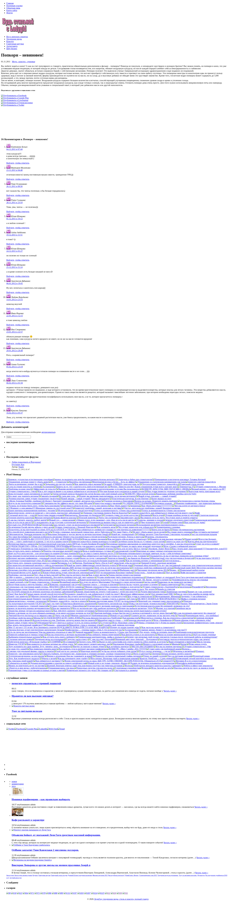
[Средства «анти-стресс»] (76, 639)
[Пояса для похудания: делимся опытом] (145, 603)
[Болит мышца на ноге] (160, 498)
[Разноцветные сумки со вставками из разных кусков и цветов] (35, 670)
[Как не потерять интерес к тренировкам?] (143, 560)
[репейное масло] (182, 608)
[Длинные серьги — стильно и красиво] (98, 584)
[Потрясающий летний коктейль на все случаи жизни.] (198, 658)
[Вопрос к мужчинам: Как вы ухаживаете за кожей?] (69, 656)
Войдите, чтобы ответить (17, 163)
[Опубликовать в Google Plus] (15, 98)
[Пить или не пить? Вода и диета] (130, 549)
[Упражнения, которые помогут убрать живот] (27, 482)
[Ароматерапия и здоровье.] (167, 527)
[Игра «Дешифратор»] (162, 620)
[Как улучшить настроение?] (205, 532)
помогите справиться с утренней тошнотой (36, 683)
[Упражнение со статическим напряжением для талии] (161, 482)
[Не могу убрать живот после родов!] (148, 532)
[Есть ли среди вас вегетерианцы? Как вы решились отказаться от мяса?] (39, 632)
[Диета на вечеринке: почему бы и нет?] (24, 484)
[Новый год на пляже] (118, 615)
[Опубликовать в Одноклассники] (17, 103)
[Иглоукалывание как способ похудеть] (74, 510)
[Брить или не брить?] (160, 529)
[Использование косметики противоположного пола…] (159, 525)
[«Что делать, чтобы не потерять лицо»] (155, 632)
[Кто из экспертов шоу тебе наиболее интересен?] (94, 608)
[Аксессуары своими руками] (49, 515)
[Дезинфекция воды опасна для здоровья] (189, 580)
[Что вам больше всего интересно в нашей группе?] (121, 491)
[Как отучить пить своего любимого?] (24, 551)
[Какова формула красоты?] (64, 518)
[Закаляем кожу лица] (128, 518)
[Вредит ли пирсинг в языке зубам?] (88, 646)
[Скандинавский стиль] (123, 551)
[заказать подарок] (48, 496)
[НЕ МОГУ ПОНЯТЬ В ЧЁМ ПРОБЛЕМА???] (157, 599)
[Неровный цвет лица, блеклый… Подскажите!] (135, 639)
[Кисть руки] (157, 515)
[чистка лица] (148, 582)
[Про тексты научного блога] (73, 575)
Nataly (21, 467)
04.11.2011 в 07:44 (14, 149)
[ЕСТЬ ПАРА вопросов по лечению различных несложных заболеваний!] (40, 592)
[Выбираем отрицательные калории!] (23, 637)
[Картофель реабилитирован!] (189, 663)
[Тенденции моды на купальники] (48, 639)
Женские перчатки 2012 (100, 875)
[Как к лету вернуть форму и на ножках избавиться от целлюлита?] (67, 491)
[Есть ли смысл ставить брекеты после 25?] (96, 553)
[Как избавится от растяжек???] (48, 661)
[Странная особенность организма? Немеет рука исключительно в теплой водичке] (67, 537)
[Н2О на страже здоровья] (203, 634)
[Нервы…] (173, 570)
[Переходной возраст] (106, 611)
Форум (9, 13)
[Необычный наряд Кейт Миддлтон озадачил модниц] (197, 568)
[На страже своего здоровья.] (178, 532)
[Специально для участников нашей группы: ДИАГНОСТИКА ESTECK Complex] (44, 587)
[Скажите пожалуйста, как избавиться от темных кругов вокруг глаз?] (161, 513)
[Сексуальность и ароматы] (125, 670)
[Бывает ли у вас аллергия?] (199, 592)
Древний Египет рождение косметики (80, 875)
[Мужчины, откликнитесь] (155, 537)
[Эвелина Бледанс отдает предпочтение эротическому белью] (34, 630)
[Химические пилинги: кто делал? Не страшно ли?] (88, 670)
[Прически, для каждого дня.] (109, 589)
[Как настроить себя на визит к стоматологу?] (127, 539)
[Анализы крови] (14, 580)
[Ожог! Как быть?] (15, 594)
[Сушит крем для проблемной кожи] (163, 649)
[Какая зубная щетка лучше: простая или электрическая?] (67, 572)
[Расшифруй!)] (197, 587)
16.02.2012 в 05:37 (14, 413)
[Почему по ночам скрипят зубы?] (124, 627)
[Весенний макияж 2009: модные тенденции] (71, 568)
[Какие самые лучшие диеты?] (20, 623)
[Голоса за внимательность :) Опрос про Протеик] (114, 632)
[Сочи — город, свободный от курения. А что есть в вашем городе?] (37, 541)
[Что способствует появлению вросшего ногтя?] (28, 532)
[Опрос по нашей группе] (153, 656)
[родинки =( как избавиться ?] (194, 596)
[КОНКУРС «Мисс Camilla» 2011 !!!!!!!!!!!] (126, 649)
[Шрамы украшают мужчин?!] (100, 549)
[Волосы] (127, 665)
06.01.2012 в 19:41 (14, 283)
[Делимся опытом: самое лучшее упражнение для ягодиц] (32, 498)
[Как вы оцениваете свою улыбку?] (72, 658)
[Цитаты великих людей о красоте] (175, 654)
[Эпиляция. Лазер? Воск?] (158, 549)
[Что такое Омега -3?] (121, 532)
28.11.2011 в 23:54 (14, 202)
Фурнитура (201, 875)
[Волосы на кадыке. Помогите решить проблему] (155, 501)
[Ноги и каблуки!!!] (140, 654)
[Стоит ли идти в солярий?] (206, 544)
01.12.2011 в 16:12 (14, 219)
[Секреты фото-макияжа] (70, 589)
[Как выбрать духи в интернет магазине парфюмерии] (82, 649)
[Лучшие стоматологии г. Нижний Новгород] (74, 527)
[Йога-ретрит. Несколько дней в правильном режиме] (113, 658)
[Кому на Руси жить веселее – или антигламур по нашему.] (33, 553)
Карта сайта (11, 10)
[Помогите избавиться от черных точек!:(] (25, 634)
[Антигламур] (107, 525)
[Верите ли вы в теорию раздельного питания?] (28, 568)
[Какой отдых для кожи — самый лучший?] (156, 496)
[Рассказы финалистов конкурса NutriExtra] (100, 618)
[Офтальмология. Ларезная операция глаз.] (26, 534)
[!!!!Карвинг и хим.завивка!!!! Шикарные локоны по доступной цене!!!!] (39, 508)
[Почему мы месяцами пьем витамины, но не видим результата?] (106, 496)
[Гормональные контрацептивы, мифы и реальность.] (100, 637)
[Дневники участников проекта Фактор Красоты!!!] (105, 513)
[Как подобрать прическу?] (117, 646)
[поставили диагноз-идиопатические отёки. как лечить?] (184, 639)
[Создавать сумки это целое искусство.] (120, 515)
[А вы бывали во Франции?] (137, 558)
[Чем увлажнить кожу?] (150, 522)
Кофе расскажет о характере (28, 820)
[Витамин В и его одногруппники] (190, 661)
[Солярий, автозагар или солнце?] (86, 501)
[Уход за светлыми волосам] (178, 656)
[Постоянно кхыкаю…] (163, 503)
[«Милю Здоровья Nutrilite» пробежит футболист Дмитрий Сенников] (38, 501)
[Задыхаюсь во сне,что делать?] (58, 484)
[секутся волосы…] (172, 560)
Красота (10, 41)
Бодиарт (35, 875)
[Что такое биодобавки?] (17, 537)
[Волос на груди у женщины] (91, 558)
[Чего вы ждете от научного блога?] (188, 506)
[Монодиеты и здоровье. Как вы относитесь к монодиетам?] (166, 618)
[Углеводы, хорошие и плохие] (149, 520)
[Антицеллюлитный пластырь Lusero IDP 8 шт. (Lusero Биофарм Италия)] (70, 544)
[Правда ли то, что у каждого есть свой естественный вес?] (81, 487)
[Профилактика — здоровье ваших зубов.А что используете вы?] (93, 630)
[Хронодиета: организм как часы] (111, 603)
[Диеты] (180, 615)
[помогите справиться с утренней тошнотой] (27, 606)
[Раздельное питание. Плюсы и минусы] (124, 537)
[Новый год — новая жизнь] (60, 520)
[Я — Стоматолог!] (58, 482)
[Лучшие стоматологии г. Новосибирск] (66, 606)
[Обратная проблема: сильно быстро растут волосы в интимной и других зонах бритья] (131, 613)
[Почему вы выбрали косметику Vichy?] (135, 608)
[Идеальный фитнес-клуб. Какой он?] (23, 572)
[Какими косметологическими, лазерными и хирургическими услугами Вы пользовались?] (98, 489)
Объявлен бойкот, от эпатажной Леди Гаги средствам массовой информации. (56, 835)
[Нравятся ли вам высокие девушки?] (165, 539)
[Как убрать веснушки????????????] (156, 506)
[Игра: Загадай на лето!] (160, 668)
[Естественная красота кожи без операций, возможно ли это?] (161, 606)
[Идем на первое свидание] (93, 539)
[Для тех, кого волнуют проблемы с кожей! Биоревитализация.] (151, 508)
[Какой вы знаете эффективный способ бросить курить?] (91, 565)
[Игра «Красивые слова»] (122, 623)
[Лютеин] (154, 654)
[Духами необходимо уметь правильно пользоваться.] (119, 577)
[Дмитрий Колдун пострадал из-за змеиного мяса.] (29, 615)
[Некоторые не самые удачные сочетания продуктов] (158, 551)
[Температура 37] (185, 487)
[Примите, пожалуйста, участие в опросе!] (67, 601)
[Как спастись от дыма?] (193, 522)
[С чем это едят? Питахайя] (100, 639)
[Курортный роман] (200, 656)
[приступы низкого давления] (107, 503)
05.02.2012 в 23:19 (14, 367)
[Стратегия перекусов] (207, 515)
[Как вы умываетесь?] (60, 608)
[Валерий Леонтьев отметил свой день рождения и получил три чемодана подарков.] (84, 665)
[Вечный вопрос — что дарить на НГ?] (208, 489)
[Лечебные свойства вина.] (19, 618)
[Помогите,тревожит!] (75, 549)
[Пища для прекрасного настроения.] (187, 529)
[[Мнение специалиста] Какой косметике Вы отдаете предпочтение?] (60, 596)
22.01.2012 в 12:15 (14, 316)
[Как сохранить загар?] (105, 527)
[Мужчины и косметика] (182, 651)
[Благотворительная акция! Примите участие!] (27, 599)
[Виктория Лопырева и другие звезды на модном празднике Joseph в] (77, 534)
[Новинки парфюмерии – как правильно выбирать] (197, 503)
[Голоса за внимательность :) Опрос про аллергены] (116, 510)
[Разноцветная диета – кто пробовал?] (201, 615)
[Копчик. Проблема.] (83, 563)
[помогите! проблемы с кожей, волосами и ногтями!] (97, 508)
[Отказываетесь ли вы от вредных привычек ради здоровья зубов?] (178, 556)
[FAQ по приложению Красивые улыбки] (113, 572)
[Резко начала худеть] (197, 644)
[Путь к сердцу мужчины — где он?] (154, 651)
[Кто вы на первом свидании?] (168, 646)
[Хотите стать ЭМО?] (87, 642)
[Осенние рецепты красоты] (19, 518)
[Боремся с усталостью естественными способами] (29, 479)
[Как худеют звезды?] (97, 575)
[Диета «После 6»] (101, 563)
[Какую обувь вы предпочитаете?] (201, 541)
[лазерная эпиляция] (203, 618)
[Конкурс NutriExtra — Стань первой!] (155, 658)
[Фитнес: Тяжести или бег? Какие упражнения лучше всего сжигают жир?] (142, 487)
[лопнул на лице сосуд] (175, 541)
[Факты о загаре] (48, 658)
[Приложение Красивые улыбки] (126, 644)
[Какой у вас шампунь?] (17, 596)
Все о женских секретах (17, 37)
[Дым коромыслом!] (129, 618)
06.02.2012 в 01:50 (14, 383)
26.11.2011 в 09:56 (14, 186)
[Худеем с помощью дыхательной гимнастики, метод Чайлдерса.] (81, 532)
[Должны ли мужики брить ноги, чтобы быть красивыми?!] (33, 506)
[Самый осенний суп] (16, 582)
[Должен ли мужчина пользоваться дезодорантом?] (151, 663)
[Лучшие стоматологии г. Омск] (21, 491)
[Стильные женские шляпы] (19, 639)
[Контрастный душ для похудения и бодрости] (171, 558)
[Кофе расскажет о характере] (192, 572)
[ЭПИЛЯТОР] (171, 603)
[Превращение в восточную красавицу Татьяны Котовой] (179, 479)
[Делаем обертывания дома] (151, 592)
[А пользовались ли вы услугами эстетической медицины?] (59, 522)
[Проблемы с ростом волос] (19, 575)
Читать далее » (170, 691)
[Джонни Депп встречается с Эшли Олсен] (198, 603)
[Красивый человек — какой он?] (55, 570)
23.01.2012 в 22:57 (14, 332)
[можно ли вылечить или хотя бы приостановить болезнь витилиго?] (84, 479)
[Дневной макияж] (82, 632)
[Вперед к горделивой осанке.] (155, 644)
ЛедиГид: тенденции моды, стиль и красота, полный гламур (121, 899)
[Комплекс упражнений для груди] (64, 584)
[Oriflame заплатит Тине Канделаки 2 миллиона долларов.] (163, 534)
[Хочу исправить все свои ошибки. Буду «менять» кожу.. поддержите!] (38, 646)
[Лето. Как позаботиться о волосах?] (23, 658)
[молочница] (184, 587)
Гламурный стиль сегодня (59, 875)
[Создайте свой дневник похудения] (117, 625)
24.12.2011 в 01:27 (14, 251)
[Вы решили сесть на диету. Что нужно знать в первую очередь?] (168, 518)
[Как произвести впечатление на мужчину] (26, 556)
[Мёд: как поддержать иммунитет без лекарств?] (193, 613)
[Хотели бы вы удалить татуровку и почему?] (138, 584)
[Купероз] (144, 668)
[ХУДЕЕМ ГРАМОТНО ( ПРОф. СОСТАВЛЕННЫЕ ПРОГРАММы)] (38, 546)
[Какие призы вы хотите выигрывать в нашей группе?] (141, 611)
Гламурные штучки (15, 44)
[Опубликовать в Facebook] (14, 95)
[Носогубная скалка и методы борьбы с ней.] (27, 584)
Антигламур (11, 46)
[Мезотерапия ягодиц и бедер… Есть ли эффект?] (113, 482)
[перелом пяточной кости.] (139, 620)
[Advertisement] (114, 118)
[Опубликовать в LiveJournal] (14, 100)
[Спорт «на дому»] (52, 603)
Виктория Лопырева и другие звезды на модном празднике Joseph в (51, 865)
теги (14, 786)
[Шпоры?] (36, 618)
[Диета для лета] (60, 615)
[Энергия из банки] (114, 558)
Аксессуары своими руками (23, 875)
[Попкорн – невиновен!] (55, 625)
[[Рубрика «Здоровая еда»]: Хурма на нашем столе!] (158, 623)
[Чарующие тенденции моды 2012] (151, 570)
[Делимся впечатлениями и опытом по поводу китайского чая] (57, 663)
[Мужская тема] (124, 565)
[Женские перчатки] (42, 518)
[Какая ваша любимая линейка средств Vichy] (175, 494)
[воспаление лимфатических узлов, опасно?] (202, 623)
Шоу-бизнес (11, 48)
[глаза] (164, 522)
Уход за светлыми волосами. (188, 875)
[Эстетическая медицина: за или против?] (25, 656)
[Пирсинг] (187, 601)
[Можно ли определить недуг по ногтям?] (25, 665)
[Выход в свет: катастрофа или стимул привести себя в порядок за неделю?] (132, 642)
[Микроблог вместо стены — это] (111, 620)
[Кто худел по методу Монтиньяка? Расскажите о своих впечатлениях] (110, 582)
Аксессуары (10, 875)
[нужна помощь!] (68, 553)
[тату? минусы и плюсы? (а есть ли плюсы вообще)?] (74, 623)
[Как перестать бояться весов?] (37, 580)
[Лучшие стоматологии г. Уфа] (196, 646)
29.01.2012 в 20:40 (14, 350)
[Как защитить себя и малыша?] (87, 484)
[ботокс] (183, 644)
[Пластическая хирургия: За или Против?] (129, 498)
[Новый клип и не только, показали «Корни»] (107, 663)
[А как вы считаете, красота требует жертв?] (26, 520)
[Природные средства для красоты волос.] (93, 668)
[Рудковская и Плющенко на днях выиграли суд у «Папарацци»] (35, 549)
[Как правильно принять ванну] (42, 649)
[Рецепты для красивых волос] (56, 551)
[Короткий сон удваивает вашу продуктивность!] (159, 601)
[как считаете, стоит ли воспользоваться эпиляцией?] (76, 525)
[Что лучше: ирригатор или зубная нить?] (135, 527)
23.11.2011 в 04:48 (14, 170)
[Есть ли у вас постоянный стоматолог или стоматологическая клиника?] (188, 565)
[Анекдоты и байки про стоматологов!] (134, 479)
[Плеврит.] (199, 651)
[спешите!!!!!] (167, 661)
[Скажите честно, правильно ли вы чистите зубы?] (152, 615)
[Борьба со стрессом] (165, 589)
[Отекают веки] (175, 522)
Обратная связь (13, 8)
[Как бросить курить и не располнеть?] (138, 634)
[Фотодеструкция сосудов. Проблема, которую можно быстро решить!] (62, 620)
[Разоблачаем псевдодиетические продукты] (193, 632)
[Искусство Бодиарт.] (206, 539)
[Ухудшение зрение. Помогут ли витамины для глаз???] (161, 630)
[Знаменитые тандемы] (175, 592)
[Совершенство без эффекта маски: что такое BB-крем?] (67, 503)
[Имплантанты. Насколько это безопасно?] (82, 515)
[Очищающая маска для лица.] (60, 668)
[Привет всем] (189, 539)
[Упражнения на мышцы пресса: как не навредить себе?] (113, 522)
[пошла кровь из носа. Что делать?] (139, 589)
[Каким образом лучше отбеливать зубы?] (191, 620)
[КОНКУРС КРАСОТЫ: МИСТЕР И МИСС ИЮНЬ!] (165, 489)
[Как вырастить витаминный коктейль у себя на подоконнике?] (35, 565)
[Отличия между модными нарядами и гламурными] (109, 606)
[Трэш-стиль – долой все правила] (148, 572)
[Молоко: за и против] (164, 608)
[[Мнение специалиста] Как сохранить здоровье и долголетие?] (111, 587)
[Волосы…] (185, 649)
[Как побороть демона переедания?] (103, 634)
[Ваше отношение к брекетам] (181, 642)
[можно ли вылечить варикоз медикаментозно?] (28, 608)
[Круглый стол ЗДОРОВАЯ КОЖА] (23, 525)
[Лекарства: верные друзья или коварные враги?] (29, 611)
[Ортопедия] (46, 525)
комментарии (18, 784)
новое (14, 781)
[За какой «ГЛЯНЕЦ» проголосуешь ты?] (121, 484)
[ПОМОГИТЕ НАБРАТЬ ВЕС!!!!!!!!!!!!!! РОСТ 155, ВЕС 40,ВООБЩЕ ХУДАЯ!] (43, 539)
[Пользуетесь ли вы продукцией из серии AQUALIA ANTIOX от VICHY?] (40, 529)
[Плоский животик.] (86, 518)
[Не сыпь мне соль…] (67, 496)
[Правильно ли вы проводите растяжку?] (174, 582)
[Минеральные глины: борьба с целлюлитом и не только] (32, 589)
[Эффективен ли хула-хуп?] (44, 489)
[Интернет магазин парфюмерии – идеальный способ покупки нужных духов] (42, 558)
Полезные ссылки (14, 6)
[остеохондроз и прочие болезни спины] (196, 501)
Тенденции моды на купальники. (168, 875)
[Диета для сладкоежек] (107, 518)
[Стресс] (131, 599)
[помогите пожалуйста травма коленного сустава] (92, 541)
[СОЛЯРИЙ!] (54, 642)
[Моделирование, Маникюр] (166, 596)
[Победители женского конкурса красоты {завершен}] (157, 665)
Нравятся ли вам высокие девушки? (33, 696)
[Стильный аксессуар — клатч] (20, 515)
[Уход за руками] (78, 570)
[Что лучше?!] (185, 584)
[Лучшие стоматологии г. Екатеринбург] (159, 587)
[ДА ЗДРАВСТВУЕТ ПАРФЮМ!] (136, 503)
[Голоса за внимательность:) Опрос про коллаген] (162, 510)
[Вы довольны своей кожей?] (20, 661)
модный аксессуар (16, 877)
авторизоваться (48, 432)
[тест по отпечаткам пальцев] (203, 534)
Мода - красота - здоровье (23, 61)
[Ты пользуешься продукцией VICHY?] (24, 603)
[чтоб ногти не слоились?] (66, 651)
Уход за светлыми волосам (27, 711)
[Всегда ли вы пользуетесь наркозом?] (23, 503)
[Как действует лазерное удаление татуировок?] (74, 611)
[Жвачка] (174, 644)
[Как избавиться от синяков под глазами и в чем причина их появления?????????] (112, 529)
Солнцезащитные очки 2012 (148, 875)
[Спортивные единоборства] (126, 668)
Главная (10, 3)
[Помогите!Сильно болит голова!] (102, 570)
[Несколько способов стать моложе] (22, 570)
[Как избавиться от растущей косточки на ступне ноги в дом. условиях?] (113, 556)
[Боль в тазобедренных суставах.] (96, 551)
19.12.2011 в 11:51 (14, 235)
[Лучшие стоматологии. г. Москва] (210, 487)
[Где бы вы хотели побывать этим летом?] (117, 651)
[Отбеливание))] (42, 623)
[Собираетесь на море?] (17, 663)
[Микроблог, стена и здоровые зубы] (84, 625)
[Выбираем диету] (126, 570)
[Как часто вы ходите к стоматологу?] (157, 627)
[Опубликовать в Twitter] (12, 105)
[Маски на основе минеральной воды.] (173, 634)
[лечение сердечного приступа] (177, 520)
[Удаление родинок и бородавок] (117, 501)
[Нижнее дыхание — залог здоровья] (63, 556)
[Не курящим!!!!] (69, 642)
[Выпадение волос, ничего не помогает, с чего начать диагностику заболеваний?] (43, 513)
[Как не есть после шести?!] (19, 522)
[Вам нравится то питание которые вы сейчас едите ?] (50, 644)
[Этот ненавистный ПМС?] (161, 594)
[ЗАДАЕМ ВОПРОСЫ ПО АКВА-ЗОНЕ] (60, 618)
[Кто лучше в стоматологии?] (139, 596)
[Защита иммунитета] (169, 584)
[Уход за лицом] (171, 572)
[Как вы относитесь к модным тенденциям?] (65, 634)
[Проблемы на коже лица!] (18, 489)
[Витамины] (145, 515)
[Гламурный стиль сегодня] (191, 484)
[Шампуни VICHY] (15, 644)
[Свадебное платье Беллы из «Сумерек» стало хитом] (139, 541)
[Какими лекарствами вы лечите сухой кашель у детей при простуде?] (106, 592)
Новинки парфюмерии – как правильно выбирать (41, 799)
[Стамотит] (75, 551)
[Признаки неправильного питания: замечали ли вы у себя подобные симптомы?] (153, 553)
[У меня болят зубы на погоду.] (124, 563)
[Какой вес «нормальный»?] (122, 534)
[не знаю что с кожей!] (16, 649)
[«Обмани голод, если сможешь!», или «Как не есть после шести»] (104, 520)
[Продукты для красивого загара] (85, 546)
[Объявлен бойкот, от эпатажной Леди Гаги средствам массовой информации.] (180, 577)
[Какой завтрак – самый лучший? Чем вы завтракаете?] (84, 498)
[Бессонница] (210, 587)
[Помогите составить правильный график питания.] (117, 656)
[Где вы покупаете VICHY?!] (206, 558)
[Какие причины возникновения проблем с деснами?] (31, 510)
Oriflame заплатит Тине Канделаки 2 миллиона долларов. (45, 850)
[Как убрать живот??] (118, 506)
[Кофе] (196, 513)
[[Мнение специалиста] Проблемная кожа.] (88, 615)
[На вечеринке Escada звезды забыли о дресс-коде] (29, 527)
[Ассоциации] (47, 487)
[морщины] (134, 506)
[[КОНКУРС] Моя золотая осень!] (138, 494)
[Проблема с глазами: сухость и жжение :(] (107, 599)
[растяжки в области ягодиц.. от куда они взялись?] (84, 506)
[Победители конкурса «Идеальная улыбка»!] (27, 642)
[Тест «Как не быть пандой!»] (46, 575)
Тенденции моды (14, 39)
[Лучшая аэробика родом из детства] (180, 515)
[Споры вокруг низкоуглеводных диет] (93, 644)
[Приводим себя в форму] (18, 620)
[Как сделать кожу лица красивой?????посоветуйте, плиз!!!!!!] (198, 549)
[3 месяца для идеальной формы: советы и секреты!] (30, 651)
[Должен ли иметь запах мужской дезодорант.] (140, 546)
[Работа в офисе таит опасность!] (197, 665)
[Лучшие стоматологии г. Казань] (42, 582)
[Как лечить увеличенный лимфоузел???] (25, 625)
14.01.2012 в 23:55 (14, 299)
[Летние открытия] (110, 546)
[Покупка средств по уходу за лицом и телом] (193, 668)
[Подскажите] (88, 589)
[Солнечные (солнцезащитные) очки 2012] (26, 560)
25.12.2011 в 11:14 (14, 267)
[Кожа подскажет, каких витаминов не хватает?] (28, 494)
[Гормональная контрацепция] (206, 520)
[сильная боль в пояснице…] (64, 580)
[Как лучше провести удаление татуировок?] (166, 491)
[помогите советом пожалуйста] (201, 482)
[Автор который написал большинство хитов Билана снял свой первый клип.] (87, 494)
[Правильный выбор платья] (191, 570)
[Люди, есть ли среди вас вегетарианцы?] (111, 568)
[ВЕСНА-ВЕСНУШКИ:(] (142, 646)
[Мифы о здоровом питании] (192, 599)
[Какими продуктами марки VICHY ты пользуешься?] (111, 601)
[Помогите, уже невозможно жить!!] (23, 654)
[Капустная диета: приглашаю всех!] (203, 491)
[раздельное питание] (124, 525)
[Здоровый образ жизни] (143, 565)
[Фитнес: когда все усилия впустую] (109, 596)
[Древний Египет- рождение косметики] (157, 563)
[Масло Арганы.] (203, 642)
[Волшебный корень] (68, 582)
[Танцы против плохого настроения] (124, 575)
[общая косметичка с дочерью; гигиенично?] (26, 601)
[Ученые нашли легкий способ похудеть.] (43, 594)
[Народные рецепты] (88, 651)
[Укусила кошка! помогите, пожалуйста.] (159, 484)
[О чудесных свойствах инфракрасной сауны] (151, 568)
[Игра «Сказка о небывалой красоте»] (179, 546)
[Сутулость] (104, 623)
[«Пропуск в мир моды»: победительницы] (26, 668)
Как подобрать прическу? (116, 875)
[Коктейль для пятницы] (78, 482)
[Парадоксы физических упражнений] (78, 603)
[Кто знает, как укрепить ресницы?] (22, 496)
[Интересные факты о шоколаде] (21, 544)
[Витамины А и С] (64, 563)
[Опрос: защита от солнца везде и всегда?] (68, 599)
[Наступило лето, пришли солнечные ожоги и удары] (31, 563)
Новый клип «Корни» (132, 875)
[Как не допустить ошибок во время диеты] (194, 594)
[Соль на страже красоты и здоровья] (23, 487)
